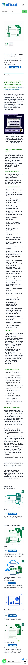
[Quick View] (7, 513)
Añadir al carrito (14, 67)
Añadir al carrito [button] (12, 513)
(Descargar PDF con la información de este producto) (13, 89)
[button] (23, 5)
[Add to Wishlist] (20, 67)
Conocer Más (11, 583)
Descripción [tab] (7, 74)
